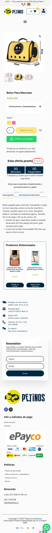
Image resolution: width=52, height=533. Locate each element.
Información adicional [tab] (29, 195)
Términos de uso (11, 478)
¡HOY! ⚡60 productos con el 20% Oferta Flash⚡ (25, 2)
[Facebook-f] (6, 409)
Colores (9, 118)
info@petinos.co (11, 503)
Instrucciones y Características (22, 106)
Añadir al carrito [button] (14, 285)
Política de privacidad (13, 471)
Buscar (7, 481)
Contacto (7, 426)
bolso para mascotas (17, 184)
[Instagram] (11, 409)
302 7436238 (13, 324)
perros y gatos (30, 187)
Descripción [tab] (8, 195)
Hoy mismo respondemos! (17, 331)
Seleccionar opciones (35, 285)
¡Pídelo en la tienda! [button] (24, 139)
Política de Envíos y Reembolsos (17, 474)
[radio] (9, 123)
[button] (25, 21)
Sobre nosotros (9, 422)
